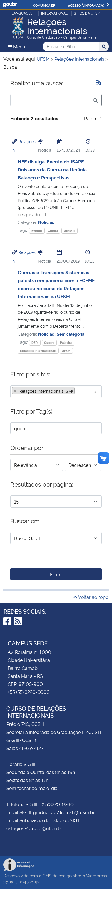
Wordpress (96, 875)
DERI (34, 342)
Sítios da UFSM (87, 13)
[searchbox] (78, 391)
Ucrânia (69, 230)
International (54, 13)
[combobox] (56, 391)
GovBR (10, 4)
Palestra (66, 342)
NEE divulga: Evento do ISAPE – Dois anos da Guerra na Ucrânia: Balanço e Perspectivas (53, 169)
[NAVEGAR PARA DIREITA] (108, 5)
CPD (34, 882)
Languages (21, 13)
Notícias (46, 222)
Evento (36, 230)
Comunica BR (44, 5)
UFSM (66, 350)
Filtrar (56, 574)
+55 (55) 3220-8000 (29, 692)
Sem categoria (70, 334)
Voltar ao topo (93, 597)
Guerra (53, 230)
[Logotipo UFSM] (18, 26)
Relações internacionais (38, 350)
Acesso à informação (86, 5)
